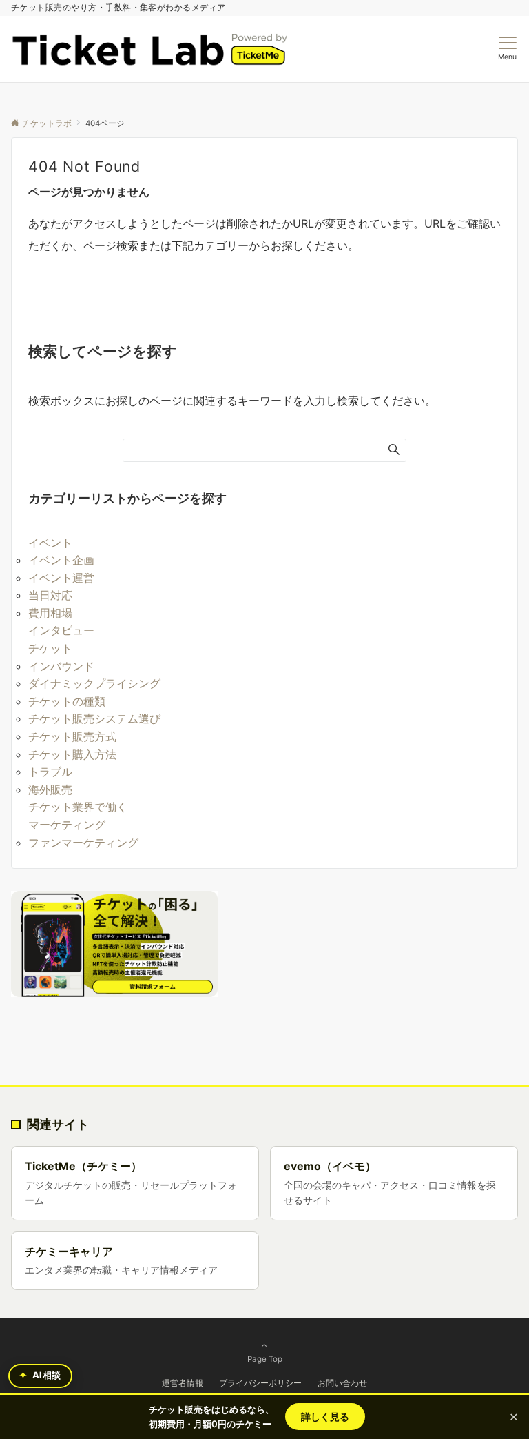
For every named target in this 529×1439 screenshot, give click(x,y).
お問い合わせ (342, 1383)
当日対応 (50, 595)
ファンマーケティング (83, 842)
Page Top (264, 1359)
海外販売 (50, 789)
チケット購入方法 (72, 754)
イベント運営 (61, 578)
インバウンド (61, 666)
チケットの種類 (66, 701)
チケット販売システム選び (94, 718)
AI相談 (40, 1375)
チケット (50, 648)
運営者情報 (182, 1383)
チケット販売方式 (72, 736)
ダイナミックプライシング (94, 683)
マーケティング (66, 825)
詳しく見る (325, 1416)
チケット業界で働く (77, 807)
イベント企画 (61, 560)
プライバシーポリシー (260, 1383)
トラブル (50, 771)
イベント (50, 543)
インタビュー (61, 630)
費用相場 (50, 613)
